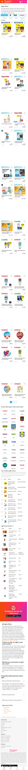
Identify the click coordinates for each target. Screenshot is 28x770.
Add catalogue (4, 730)
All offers (5, 4)
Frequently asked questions (6, 721)
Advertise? (3, 723)
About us (2, 728)
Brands (2, 726)
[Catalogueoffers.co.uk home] (8, 1)
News (2, 731)
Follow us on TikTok (5, 741)
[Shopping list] (22, 2)
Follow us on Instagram (5, 738)
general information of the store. (11, 640)
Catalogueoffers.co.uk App (6, 727)
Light (10, 685)
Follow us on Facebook (5, 737)
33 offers (3, 20)
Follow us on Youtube (5, 740)
